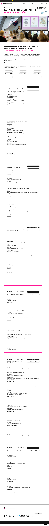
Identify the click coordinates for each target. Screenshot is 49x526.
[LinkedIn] (10, 516)
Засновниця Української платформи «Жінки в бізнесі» (14, 207)
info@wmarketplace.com (41, 8)
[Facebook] (6, 516)
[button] (25, 3)
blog (20, 0)
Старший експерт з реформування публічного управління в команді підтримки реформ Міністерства (22, 211)
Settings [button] (38, 524)
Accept (46, 524)
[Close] (48, 524)
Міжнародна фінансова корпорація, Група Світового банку (15, 307)
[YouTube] (12, 516)
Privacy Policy (30, 524)
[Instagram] (4, 516)
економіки (8, 212)
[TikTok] (13, 516)
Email (33, 510)
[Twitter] (8, 516)
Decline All (42, 524)
